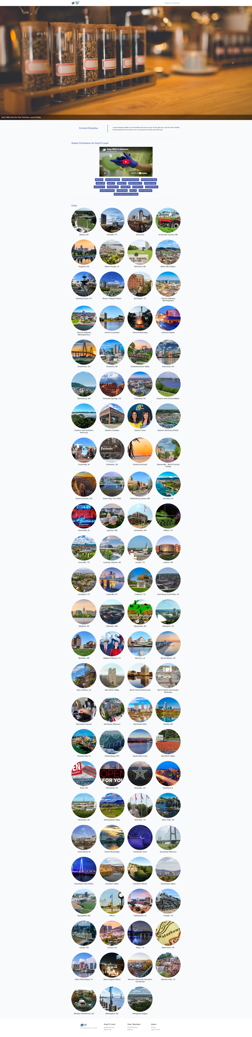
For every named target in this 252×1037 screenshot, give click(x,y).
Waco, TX (133, 190)
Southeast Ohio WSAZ (107, 190)
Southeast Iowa (137, 187)
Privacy (153, 1027)
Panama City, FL (99, 187)
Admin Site (107, 1029)
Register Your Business (172, 3)
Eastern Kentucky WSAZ (149, 179)
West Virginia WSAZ (145, 190)
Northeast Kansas (150, 183)
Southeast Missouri (151, 187)
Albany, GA (99, 179)
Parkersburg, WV (113, 187)
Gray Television (132, 1027)
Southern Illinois (122, 190)
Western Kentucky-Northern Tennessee (126, 194)
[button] (19, 63)
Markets (130, 1029)
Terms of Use (155, 1029)
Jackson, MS (100, 183)
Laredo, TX (111, 183)
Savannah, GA (125, 187)
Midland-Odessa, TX (135, 183)
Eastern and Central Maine (130, 179)
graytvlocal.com (109, 1027)
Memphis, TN (122, 183)
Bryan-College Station (112, 179)
